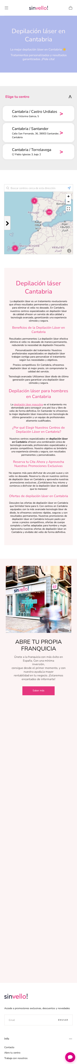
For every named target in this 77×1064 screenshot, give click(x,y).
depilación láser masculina (28, 404)
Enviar (63, 1020)
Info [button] (6, 1039)
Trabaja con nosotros (16, 1058)
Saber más (38, 690)
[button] (6, 8)
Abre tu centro (12, 1052)
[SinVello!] (16, 996)
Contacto (9, 1047)
